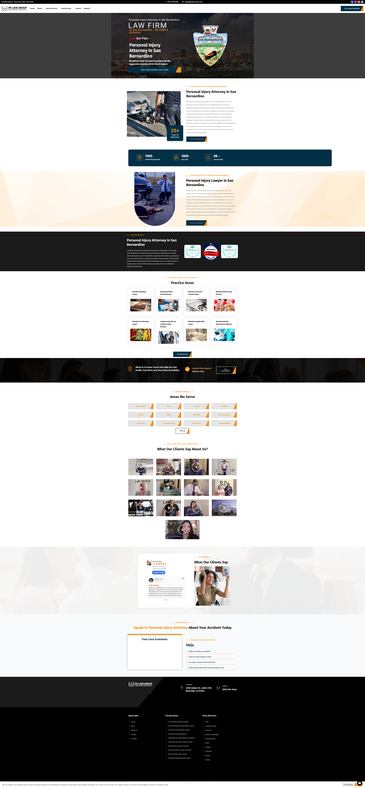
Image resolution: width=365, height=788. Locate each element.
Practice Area (66, 8)
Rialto (207, 743)
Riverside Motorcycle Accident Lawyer (181, 726)
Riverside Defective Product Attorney (166, 293)
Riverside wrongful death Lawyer (196, 322)
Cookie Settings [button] (348, 784)
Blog (132, 726)
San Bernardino (6, 2)
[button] (196, 139)
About (39, 8)
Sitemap (134, 739)
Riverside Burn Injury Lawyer (177, 754)
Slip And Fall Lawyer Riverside (178, 746)
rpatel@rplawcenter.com (194, 2)
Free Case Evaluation (352, 8)
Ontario (207, 756)
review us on (157, 572)
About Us (134, 730)
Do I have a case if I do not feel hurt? (202, 662)
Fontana (208, 747)
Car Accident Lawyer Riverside (178, 722)
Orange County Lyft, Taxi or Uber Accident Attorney (168, 324)
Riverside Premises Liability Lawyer (180, 742)
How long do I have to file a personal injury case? (206, 668)
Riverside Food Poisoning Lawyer (140, 322)
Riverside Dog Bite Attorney (177, 734)
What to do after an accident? (199, 651)
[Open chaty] (359, 783)
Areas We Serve (51, 8)
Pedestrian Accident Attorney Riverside (181, 738)
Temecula (17, 2)
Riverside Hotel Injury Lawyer (139, 293)
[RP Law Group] (14, 8)
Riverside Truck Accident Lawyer (179, 730)
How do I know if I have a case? (200, 657)
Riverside (29, 2)
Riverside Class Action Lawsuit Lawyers (195, 293)
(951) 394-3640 (173, 2)
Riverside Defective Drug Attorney (224, 293)
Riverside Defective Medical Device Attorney (224, 322)
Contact (78, 8)
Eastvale (208, 730)
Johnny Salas (158, 579)
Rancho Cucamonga (211, 734)
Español (87, 8)
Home (32, 8)
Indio (23, 2)
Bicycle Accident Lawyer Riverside (179, 750)
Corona (207, 760)
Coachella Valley (210, 726)
